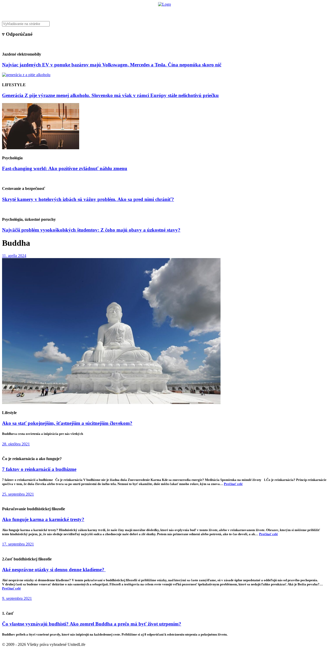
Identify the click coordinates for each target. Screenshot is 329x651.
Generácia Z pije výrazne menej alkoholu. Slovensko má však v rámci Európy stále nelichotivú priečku (110, 95)
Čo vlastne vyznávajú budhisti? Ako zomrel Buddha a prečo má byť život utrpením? (91, 624)
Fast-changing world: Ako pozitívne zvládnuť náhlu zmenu (64, 168)
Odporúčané (219, 12)
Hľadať (238, 12)
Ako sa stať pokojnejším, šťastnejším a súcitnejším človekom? (67, 423)
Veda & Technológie (100, 12)
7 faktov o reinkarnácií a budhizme (39, 469)
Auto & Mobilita (163, 12)
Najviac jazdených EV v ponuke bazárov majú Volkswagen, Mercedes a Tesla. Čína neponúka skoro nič (111, 64)
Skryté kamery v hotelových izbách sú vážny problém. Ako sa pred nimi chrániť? (88, 199)
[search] (164, 24)
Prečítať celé (233, 484)
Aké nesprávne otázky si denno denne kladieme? (54, 569)
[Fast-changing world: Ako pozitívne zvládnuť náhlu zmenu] (40, 148)
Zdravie (199, 12)
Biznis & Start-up (133, 12)
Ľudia (184, 12)
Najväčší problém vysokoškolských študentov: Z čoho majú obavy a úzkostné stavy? (91, 230)
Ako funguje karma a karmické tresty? (43, 519)
